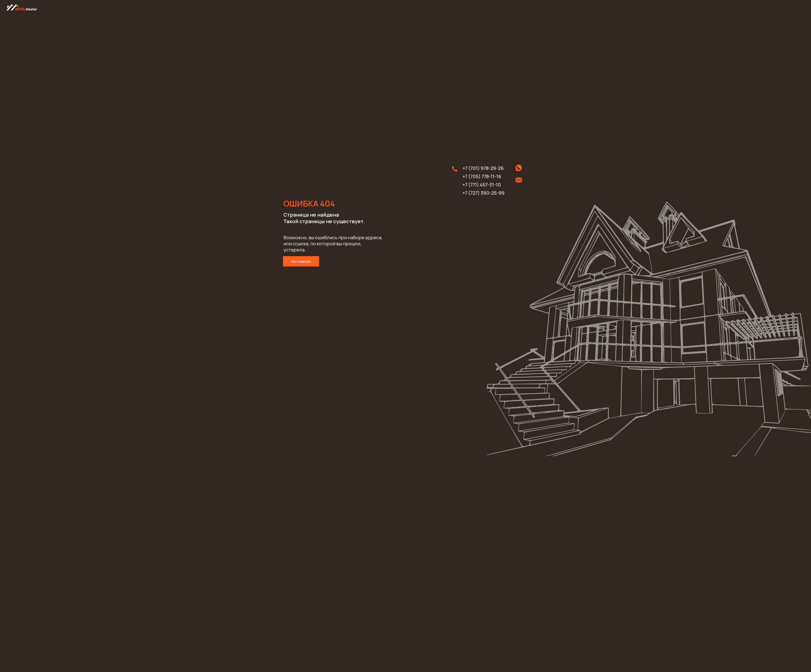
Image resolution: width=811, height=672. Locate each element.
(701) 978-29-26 (486, 168)
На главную (301, 261)
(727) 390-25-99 (486, 193)
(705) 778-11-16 (484, 176)
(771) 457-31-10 (484, 185)
